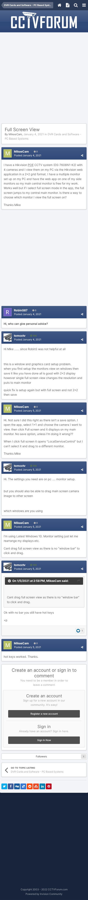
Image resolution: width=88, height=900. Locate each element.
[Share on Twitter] (4, 786)
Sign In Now (44, 740)
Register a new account (44, 713)
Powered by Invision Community (44, 893)
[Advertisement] (44, 78)
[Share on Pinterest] (49, 786)
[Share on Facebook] (11, 786)
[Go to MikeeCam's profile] (7, 153)
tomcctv (19, 335)
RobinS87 (20, 310)
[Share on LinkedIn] (42, 786)
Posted (27, 155)
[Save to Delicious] (23, 786)
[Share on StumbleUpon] (36, 786)
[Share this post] (82, 155)
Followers (41, 756)
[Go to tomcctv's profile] (7, 337)
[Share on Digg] (17, 786)
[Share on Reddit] (30, 786)
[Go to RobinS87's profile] (7, 312)
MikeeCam (15, 134)
